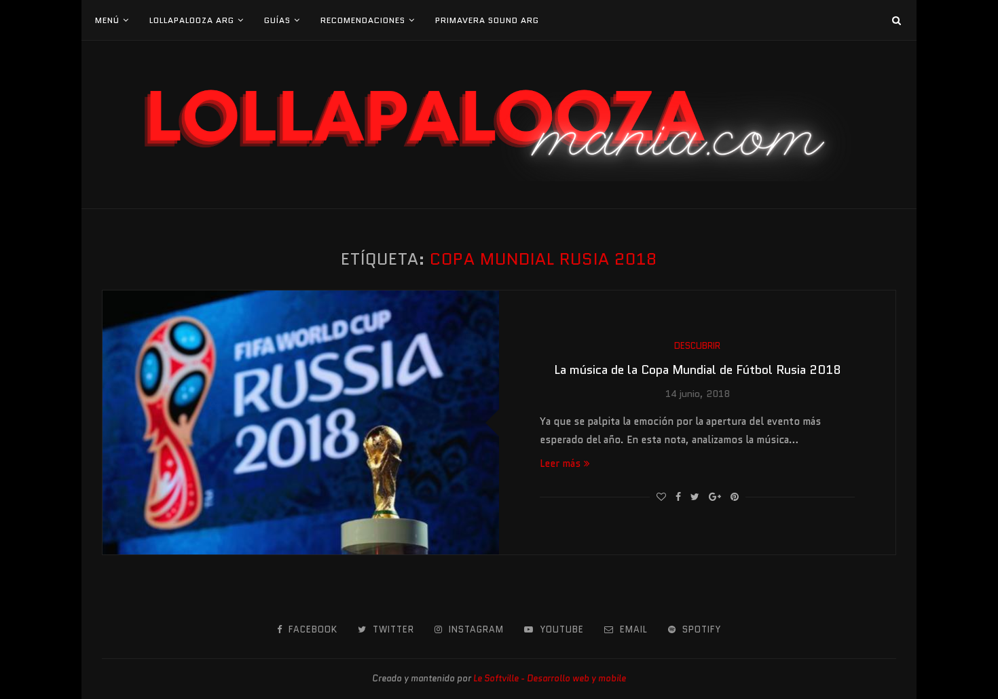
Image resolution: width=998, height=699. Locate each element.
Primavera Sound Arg (487, 20)
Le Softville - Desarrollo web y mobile (549, 678)
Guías (277, 20)
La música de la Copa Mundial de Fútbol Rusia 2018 (697, 370)
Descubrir (697, 346)
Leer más (560, 463)
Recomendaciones (362, 20)
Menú (107, 20)
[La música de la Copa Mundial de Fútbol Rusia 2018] (301, 422)
